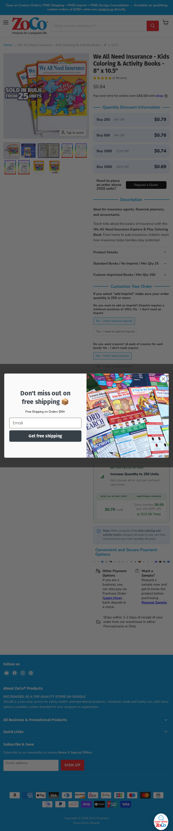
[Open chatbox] (161, 820)
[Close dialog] (163, 379)
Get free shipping (45, 435)
